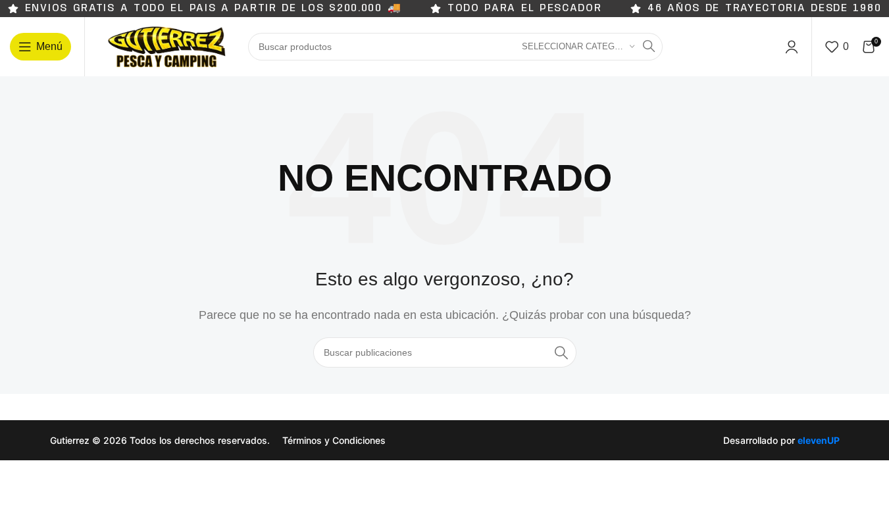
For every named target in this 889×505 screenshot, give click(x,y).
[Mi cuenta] (791, 47)
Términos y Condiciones (334, 440)
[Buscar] (649, 46)
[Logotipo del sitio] (166, 45)
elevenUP (819, 440)
